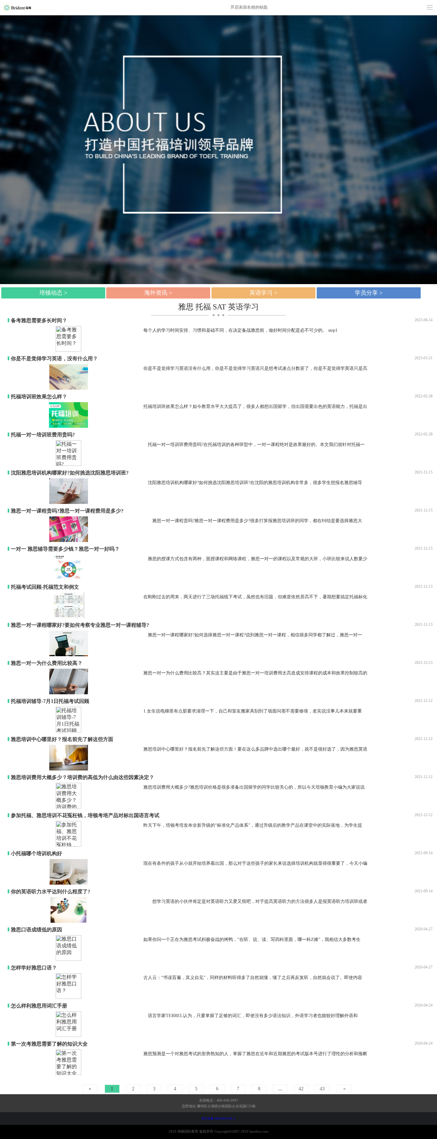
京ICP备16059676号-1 (218, 1118)
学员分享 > (369, 293)
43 (322, 1088)
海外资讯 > (158, 293)
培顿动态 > (53, 293)
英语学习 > (263, 293)
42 (301, 1088)
